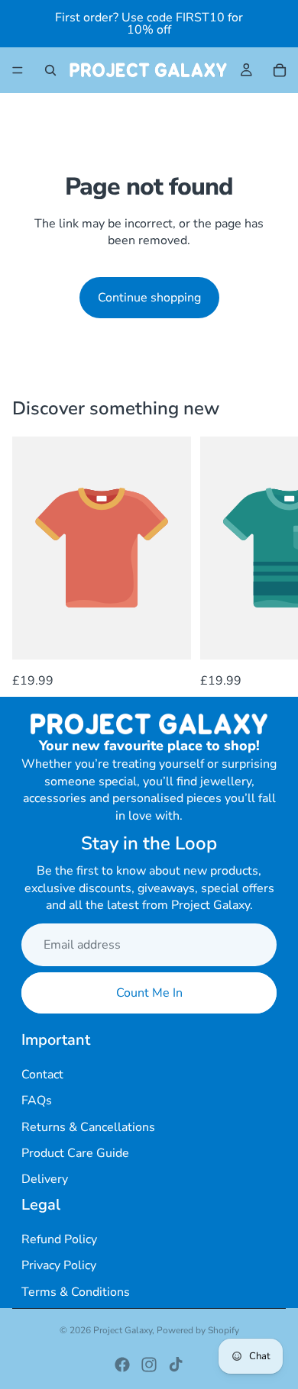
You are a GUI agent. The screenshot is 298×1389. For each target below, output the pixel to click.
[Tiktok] (176, 1364)
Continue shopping (149, 297)
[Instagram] (149, 1364)
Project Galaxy (122, 1330)
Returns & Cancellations (88, 1127)
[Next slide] (269, 563)
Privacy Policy (58, 1265)
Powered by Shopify (198, 1330)
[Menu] (17, 70)
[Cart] (279, 70)
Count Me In (149, 993)
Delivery (44, 1179)
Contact (42, 1074)
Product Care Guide (75, 1153)
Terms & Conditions (75, 1292)
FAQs (36, 1100)
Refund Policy (59, 1239)
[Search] (50, 70)
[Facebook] (122, 1364)
